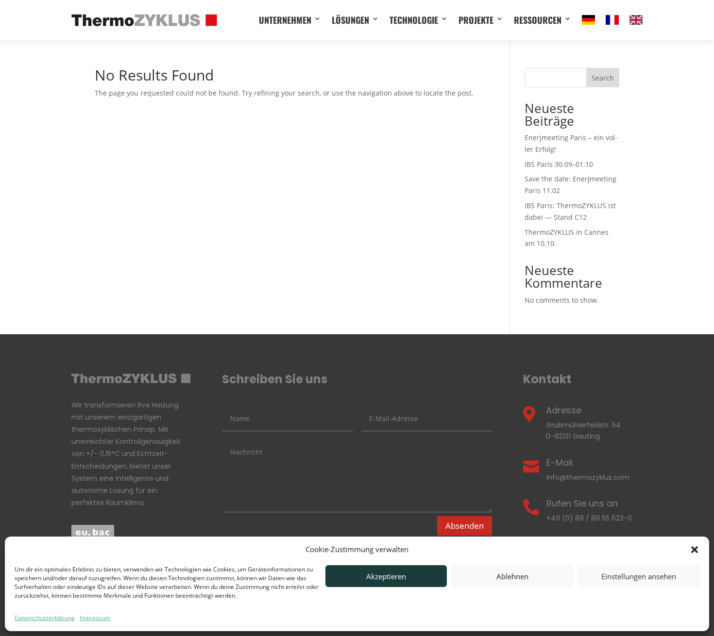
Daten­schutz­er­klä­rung (45, 618)
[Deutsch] (588, 20)
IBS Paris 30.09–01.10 (559, 164)
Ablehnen (512, 576)
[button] (694, 549)
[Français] (612, 20)
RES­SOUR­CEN (537, 20)
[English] (636, 20)
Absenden (464, 525)
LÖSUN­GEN (350, 20)
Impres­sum (95, 618)
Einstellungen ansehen (638, 576)
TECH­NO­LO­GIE (414, 20)
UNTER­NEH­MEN (285, 20)
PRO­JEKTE (476, 20)
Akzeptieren (386, 576)
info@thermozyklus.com (587, 477)
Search (603, 77)
